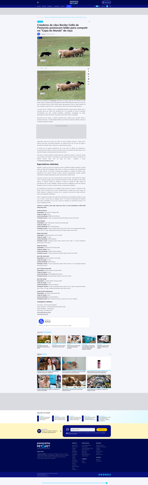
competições (53, 100)
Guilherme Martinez (85, 449)
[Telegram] (108, 475)
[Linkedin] (104, 475)
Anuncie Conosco (99, 451)
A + (38, 68)
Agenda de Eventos (100, 445)
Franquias (74, 455)
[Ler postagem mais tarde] (89, 21)
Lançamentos (74, 461)
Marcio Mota (84, 451)
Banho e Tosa (74, 446)
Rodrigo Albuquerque (86, 454)
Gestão (73, 457)
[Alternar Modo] (46, 68)
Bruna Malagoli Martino (86, 445)
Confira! (69, 325)
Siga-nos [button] (103, 6)
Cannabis (74, 448)
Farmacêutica (74, 454)
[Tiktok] (106, 475)
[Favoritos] (107, 6)
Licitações (98, 448)
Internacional (74, 460)
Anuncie (68, 6)
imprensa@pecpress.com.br (44, 312)
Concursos (84, 462)
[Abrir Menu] (44, 2)
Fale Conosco (98, 461)
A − (42, 68)
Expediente (98, 459)
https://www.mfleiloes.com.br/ (46, 160)
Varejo (73, 468)
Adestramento (75, 445)
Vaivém (83, 461)
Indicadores (49, 6)
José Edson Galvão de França (87, 448)
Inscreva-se (101, 429)
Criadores (74, 449)
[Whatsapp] (110, 475)
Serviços (62, 6)
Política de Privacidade (41, 475)
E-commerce (74, 452)
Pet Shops (74, 464)
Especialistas (56, 6)
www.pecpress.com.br (42, 314)
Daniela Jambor (85, 446)
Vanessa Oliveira (85, 455)
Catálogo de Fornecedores (101, 446)
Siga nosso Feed (99, 454)
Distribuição (74, 451)
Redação (43, 34)
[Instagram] (101, 475)
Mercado (38, 6)
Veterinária (44, 6)
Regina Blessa (84, 452)
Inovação (74, 458)
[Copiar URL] (88, 84)
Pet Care (74, 463)
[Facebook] (99, 475)
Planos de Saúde (75, 466)
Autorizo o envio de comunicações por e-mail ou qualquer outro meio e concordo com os (86, 433)
